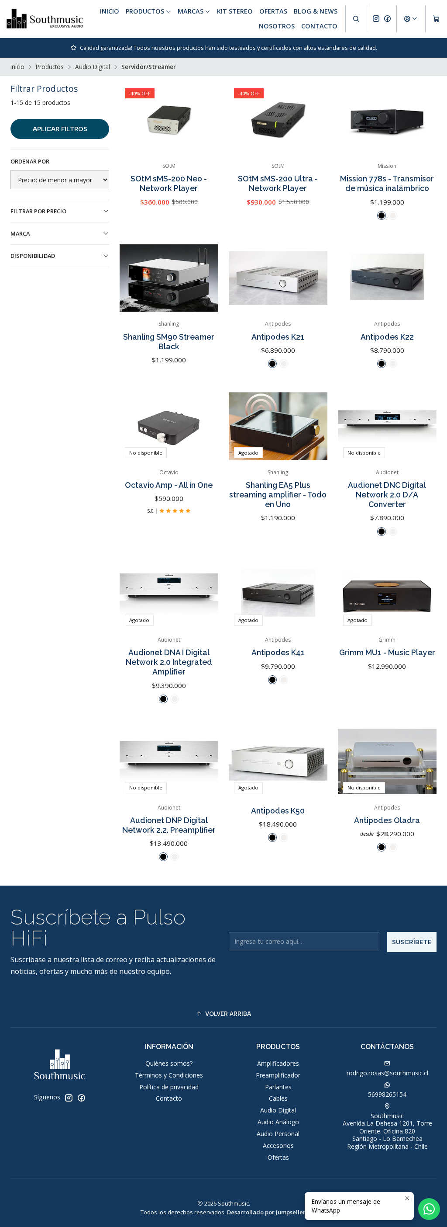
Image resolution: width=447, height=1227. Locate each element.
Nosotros (277, 26)
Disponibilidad (32, 256)
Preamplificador (278, 1075)
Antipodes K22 (387, 336)
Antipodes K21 (277, 336)
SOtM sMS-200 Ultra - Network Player (278, 183)
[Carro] (436, 19)
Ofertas (273, 11)
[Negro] (381, 215)
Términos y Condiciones (169, 1075)
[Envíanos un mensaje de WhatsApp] (429, 1209)
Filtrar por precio (38, 211)
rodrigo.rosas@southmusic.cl (387, 1073)
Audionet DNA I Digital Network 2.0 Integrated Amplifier (169, 662)
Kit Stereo (235, 11)
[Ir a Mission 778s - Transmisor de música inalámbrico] (387, 120)
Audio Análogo (278, 1122)
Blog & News (315, 11)
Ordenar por (29, 161)
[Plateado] (393, 215)
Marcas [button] (190, 11)
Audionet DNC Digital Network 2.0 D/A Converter (387, 494)
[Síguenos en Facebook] (387, 19)
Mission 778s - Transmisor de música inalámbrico (387, 183)
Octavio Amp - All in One (169, 485)
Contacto (319, 26)
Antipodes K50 (278, 810)
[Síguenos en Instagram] (376, 19)
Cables (278, 1098)
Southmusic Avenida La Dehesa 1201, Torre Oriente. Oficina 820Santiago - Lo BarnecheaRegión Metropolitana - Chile (387, 1131)
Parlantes (278, 1087)
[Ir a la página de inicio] (44, 19)
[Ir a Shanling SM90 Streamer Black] (169, 278)
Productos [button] (145, 11)
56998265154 (387, 1094)
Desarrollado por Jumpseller (266, 1212)
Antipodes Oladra (387, 820)
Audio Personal (278, 1134)
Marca (20, 233)
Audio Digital (92, 67)
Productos (50, 67)
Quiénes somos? (169, 1063)
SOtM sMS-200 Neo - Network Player (169, 183)
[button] (223, 1013)
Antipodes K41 (278, 652)
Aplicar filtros (60, 129)
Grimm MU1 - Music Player (387, 652)
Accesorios (278, 1145)
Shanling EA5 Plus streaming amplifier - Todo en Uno (278, 494)
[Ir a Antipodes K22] (387, 278)
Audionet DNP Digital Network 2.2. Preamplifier (169, 825)
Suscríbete (412, 942)
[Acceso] (410, 19)
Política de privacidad (169, 1087)
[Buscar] (356, 19)
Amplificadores (278, 1063)
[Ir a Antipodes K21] (278, 278)
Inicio (109, 11)
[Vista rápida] (202, 120)
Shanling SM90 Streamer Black (168, 341)
